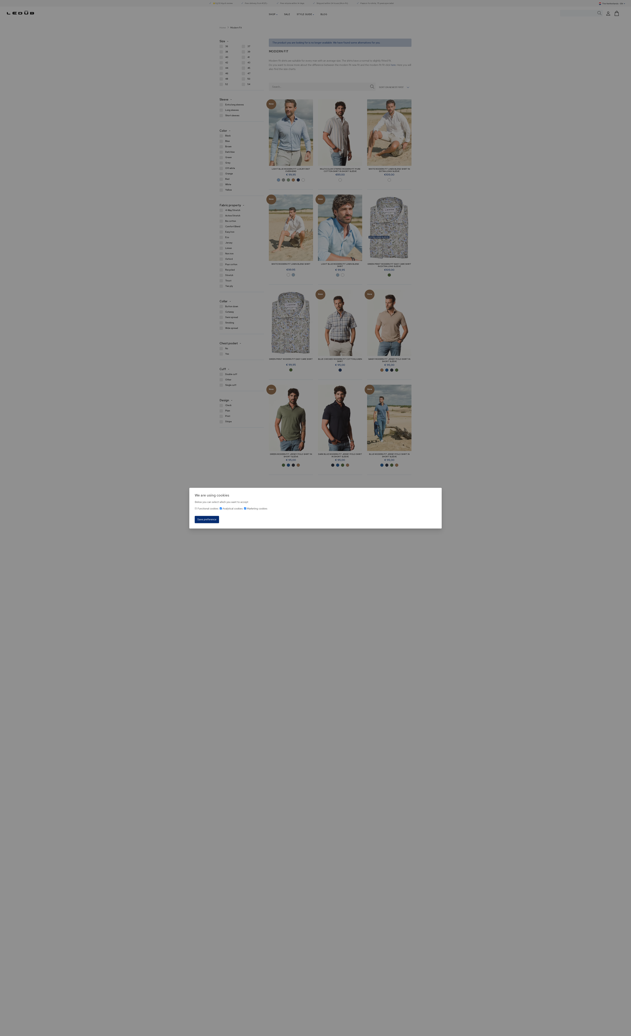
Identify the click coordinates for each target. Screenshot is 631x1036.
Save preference (206, 519)
